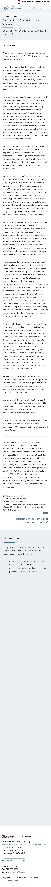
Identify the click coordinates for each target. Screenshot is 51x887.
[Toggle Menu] (46, 8)
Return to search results (30, 519)
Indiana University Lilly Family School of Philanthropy (24, 844)
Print (44, 513)
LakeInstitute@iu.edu (16, 872)
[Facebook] (37, 8)
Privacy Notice (19, 880)
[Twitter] (33, 8)
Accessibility (7, 880)
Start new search (35, 522)
